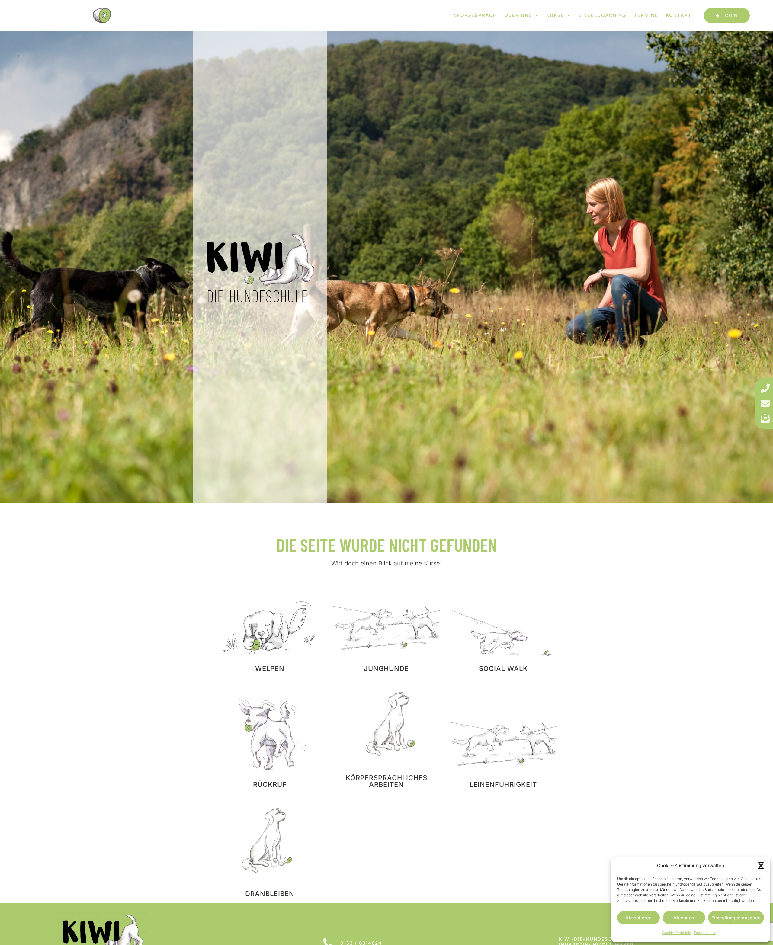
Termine (646, 15)
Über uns (518, 15)
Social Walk (503, 668)
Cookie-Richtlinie (676, 933)
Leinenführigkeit (503, 784)
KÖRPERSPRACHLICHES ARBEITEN (386, 781)
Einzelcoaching (602, 15)
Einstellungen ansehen (736, 918)
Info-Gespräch (474, 15)
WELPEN (269, 668)
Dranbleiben (269, 894)
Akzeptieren (638, 918)
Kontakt (679, 15)
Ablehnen (683, 918)
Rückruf (270, 784)
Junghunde (386, 668)
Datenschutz (705, 933)
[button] (761, 866)
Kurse (555, 15)
